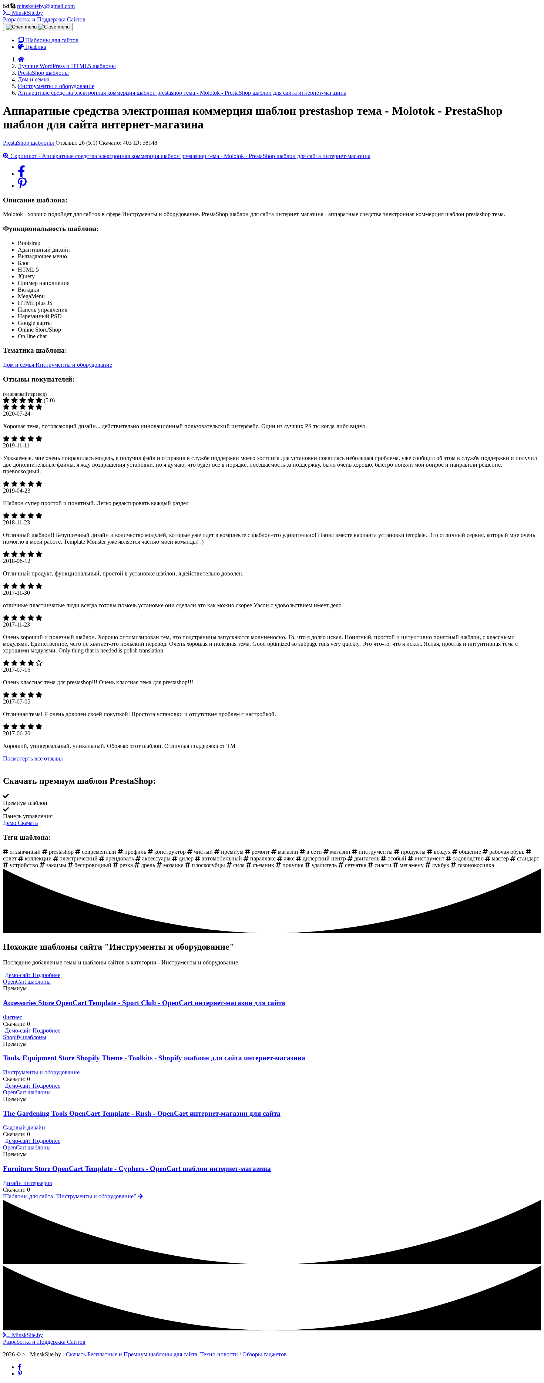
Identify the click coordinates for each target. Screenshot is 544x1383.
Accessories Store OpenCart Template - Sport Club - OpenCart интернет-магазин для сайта (144, 1003)
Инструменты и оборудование (74, 365)
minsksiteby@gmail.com (46, 6)
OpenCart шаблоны (27, 981)
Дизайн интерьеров (27, 1183)
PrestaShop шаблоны (29, 143)
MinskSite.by (44, 16)
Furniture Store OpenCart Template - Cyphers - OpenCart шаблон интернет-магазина (137, 1168)
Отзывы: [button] (77, 143)
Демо (10, 823)
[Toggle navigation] (38, 27)
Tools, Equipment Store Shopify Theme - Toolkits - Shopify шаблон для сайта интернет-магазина (154, 1058)
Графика (35, 47)
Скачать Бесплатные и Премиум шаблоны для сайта (131, 1354)
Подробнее (46, 975)
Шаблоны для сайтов (51, 40)
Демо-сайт (19, 975)
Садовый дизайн (24, 1127)
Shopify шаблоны (24, 1037)
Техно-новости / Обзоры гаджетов (243, 1354)
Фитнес (12, 1017)
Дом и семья (19, 365)
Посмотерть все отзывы (33, 758)
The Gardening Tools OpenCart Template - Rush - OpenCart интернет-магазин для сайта (142, 1113)
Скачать (28, 823)
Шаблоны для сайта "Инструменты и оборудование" (70, 1196)
